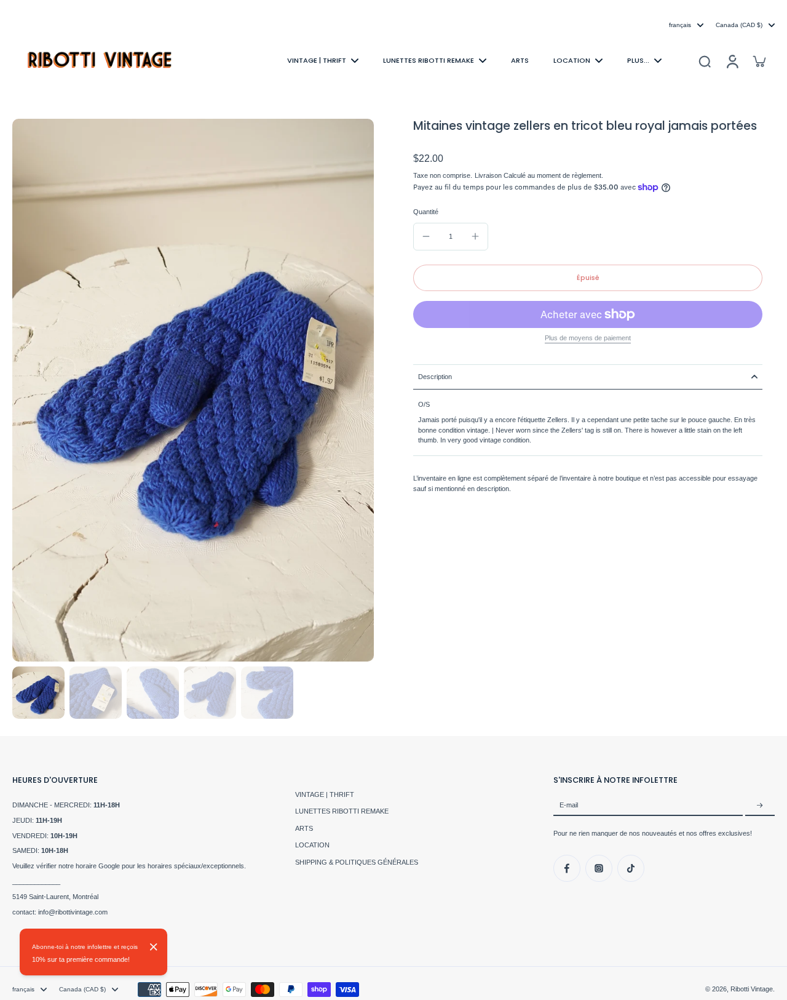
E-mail (569, 805)
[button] (587, 278)
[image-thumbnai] (38, 692)
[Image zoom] (193, 390)
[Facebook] (566, 868)
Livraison (489, 175)
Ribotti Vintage (751, 989)
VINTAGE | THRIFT (324, 794)
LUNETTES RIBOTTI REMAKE (342, 811)
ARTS (304, 828)
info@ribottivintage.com (73, 912)
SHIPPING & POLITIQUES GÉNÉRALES (356, 862)
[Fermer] (153, 947)
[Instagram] (598, 868)
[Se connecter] (731, 60)
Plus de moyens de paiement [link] (588, 338)
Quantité (425, 211)
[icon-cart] (758, 61)
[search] (704, 61)
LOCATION (312, 845)
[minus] (426, 236)
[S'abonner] (760, 805)
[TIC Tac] (630, 868)
